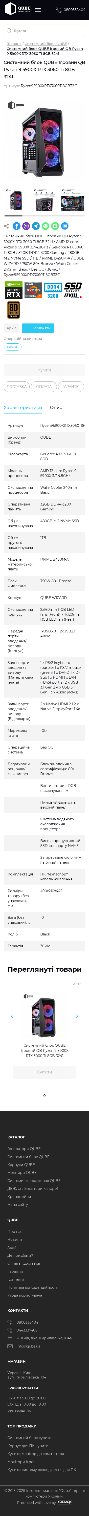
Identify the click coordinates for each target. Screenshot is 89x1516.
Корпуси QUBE (21, 1165)
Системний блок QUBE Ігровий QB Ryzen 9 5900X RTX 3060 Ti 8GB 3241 (44, 1050)
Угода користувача (24, 1295)
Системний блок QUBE (46, 44)
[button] (12, 1016)
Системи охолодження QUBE (34, 1181)
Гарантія (15, 1271)
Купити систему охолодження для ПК (41, 1470)
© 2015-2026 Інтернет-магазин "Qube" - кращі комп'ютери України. (44, 1493)
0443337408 (27, 1330)
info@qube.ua (28, 1346)
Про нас (14, 1231)
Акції (11, 1247)
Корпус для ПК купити (27, 1446)
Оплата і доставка (23, 1263)
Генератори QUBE (24, 1149)
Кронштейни (19, 1196)
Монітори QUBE (22, 1172)
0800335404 (74, 10)
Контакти (15, 1279)
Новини (14, 1239)
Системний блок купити (29, 1438)
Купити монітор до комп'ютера (35, 1454)
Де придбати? (20, 1255)
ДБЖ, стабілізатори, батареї (32, 1188)
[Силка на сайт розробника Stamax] (64, 1502)
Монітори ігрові (22, 1462)
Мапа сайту (17, 1204)
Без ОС (12, 347)
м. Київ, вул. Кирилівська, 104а (44, 1338)
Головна (14, 44)
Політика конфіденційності (32, 1287)
